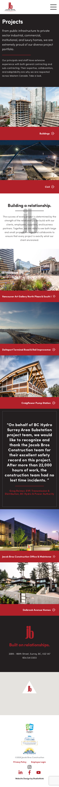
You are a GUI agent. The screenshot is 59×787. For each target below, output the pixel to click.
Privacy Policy (19, 761)
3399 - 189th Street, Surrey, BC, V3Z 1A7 (29, 653)
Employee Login (38, 761)
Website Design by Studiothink (29, 778)
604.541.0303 (29, 657)
